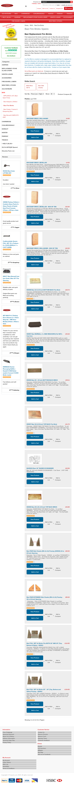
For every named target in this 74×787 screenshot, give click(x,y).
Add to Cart (35, 137)
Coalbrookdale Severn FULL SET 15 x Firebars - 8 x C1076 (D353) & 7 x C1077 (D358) (11, 244)
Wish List (5, 764)
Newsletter (6, 766)
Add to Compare (58, 134)
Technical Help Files (9, 740)
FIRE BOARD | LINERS (18, 21)
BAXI (16, 13)
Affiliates (40, 750)
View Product (35, 131)
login (58, 5)
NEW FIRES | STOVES (55, 21)
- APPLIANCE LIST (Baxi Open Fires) (10, 97)
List (31, 98)
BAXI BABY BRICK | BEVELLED (37, 162)
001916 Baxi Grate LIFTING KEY (9, 172)
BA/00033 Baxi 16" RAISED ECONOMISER (40, 468)
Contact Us (52, 8)
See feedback (11, 55)
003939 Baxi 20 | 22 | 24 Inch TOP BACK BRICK (42, 507)
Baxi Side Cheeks (41, 86)
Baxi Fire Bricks (39, 25)
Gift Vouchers (42, 748)
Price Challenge (7, 732)
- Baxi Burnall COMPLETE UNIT (11, 116)
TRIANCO (69, 13)
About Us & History (8, 736)
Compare (39, 8)
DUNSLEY (5, 129)
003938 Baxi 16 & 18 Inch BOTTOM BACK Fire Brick (43, 290)
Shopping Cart (59, 8)
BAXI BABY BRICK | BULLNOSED (37, 118)
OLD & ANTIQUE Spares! (10, 147)
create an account (66, 5)
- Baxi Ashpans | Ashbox (10, 101)
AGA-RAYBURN (6, 13)
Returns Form (42, 736)
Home (27, 25)
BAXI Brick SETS (29, 86)
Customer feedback (44, 740)
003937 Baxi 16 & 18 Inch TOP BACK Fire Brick (42, 424)
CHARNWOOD (25, 13)
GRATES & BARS (55, 17)
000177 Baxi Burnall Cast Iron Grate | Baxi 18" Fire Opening (11, 278)
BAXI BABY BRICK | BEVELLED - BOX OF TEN (41, 206)
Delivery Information (9, 738)
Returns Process (43, 734)
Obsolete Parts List (8, 151)
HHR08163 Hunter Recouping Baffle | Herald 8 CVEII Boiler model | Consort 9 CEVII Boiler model (10, 371)
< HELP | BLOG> (6, 17)
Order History (7, 762)
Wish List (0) (45, 8)
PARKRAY (60, 13)
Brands (40, 746)
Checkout (69, 8)
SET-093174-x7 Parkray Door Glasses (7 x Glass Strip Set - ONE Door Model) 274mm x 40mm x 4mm (11, 319)
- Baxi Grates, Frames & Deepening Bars (10, 110)
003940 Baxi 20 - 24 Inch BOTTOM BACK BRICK (42, 380)
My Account (6, 760)
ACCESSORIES (68, 17)
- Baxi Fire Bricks (8, 105)
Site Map (40, 752)
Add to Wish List (48, 134)
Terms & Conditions (8, 768)
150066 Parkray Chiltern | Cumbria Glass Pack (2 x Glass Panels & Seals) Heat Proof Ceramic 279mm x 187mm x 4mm (11, 206)
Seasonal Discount (8, 734)
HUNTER (50, 13)
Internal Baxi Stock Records (48, 73)
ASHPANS (17, 17)
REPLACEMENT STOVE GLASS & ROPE (35, 17)
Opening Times (42, 738)
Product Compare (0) (64, 94)
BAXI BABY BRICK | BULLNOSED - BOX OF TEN (42, 248)
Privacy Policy (7, 742)
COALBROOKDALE (39, 13)
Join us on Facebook (44, 754)
